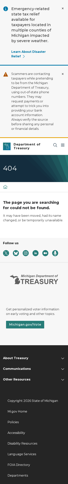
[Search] (55, 145)
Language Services (22, 454)
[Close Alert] (62, 8)
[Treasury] (5, 186)
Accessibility (16, 433)
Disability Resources (22, 443)
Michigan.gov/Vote (25, 324)
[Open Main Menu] (62, 145)
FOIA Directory (19, 465)
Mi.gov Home (17, 411)
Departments (18, 475)
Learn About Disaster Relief (28, 54)
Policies (13, 422)
